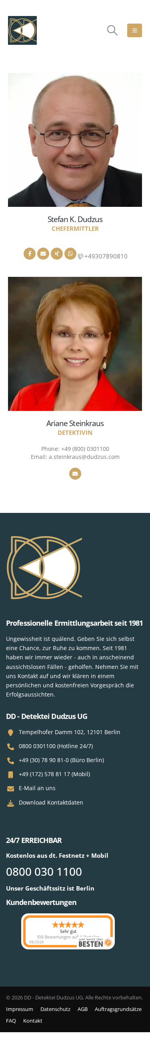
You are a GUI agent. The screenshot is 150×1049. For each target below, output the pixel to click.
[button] (112, 30)
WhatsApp (70, 254)
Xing (57, 254)
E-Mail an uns (37, 788)
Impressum (19, 1009)
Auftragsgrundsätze (118, 1009)
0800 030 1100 (44, 871)
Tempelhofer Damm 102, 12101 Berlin (69, 732)
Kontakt (32, 1020)
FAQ (11, 1020)
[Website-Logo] (22, 30)
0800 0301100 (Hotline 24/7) (56, 746)
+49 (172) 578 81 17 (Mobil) (54, 774)
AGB (83, 1009)
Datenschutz (55, 1009)
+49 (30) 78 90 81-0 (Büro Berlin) (61, 760)
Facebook (30, 254)
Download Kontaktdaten (51, 802)
